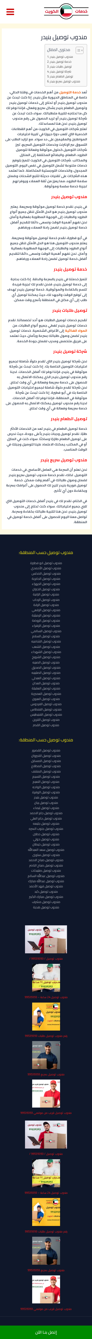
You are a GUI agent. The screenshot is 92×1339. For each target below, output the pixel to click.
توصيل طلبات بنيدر (61, 66)
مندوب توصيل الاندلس (46, 573)
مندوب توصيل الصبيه (46, 662)
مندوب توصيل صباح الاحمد (46, 860)
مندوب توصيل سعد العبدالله (46, 850)
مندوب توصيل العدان (46, 683)
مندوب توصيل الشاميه (46, 641)
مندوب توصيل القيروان (46, 756)
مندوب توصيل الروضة (46, 620)
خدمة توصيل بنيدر (60, 61)
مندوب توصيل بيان (46, 803)
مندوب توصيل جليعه (46, 823)
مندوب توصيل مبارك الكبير (46, 897)
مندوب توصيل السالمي (46, 631)
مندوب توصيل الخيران (46, 589)
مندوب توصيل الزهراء (46, 625)
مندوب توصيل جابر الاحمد (46, 813)
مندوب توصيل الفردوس (46, 704)
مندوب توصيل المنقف (46, 771)
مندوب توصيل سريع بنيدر (65, 81)
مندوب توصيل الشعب (46, 647)
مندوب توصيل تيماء (46, 808)
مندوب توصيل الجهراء (46, 584)
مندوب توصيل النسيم (46, 776)
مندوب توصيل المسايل (46, 761)
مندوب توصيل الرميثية (46, 615)
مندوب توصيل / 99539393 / (46, 958)
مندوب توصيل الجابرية (46, 578)
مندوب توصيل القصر (46, 725)
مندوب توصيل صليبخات (46, 870)
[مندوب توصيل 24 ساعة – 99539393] (46, 978)
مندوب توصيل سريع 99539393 (46, 1074)
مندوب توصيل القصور (46, 750)
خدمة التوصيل (70, 92)
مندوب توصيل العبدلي (46, 678)
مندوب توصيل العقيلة (46, 688)
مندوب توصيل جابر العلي (46, 818)
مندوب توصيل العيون (46, 699)
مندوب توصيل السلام (46, 636)
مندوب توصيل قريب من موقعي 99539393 (46, 1112)
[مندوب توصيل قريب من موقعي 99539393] (46, 1094)
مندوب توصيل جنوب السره (46, 829)
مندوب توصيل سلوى (46, 855)
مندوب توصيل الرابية (46, 594)
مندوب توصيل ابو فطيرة (46, 563)
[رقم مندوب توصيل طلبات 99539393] (46, 1017)
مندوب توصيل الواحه (46, 787)
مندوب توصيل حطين (46, 834)
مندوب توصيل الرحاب (46, 600)
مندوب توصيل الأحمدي (46, 568)
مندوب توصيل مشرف (46, 902)
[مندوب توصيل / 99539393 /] (46, 939)
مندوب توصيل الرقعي (46, 610)
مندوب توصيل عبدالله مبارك (46, 881)
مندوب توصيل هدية (46, 907)
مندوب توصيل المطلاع (46, 766)
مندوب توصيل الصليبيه (46, 673)
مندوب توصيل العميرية (46, 694)
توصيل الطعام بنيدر (61, 76)
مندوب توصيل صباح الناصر (46, 865)
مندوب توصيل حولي (46, 839)
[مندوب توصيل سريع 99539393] (46, 1055)
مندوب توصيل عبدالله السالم (46, 876)
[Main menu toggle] (10, 12)
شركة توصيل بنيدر (60, 71)
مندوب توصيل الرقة (46, 605)
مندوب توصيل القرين (46, 720)
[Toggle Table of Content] (77, 50)
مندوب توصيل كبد (46, 891)
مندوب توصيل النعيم (46, 782)
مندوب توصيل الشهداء (46, 652)
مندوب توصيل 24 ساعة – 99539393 (46, 997)
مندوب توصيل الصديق (46, 667)
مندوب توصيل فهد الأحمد (46, 886)
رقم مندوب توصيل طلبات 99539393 (46, 1035)
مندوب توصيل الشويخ (46, 657)
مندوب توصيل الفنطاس (46, 709)
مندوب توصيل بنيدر (61, 56)
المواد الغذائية (76, 330)
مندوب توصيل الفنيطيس (46, 714)
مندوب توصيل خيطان (46, 844)
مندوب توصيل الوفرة (46, 792)
